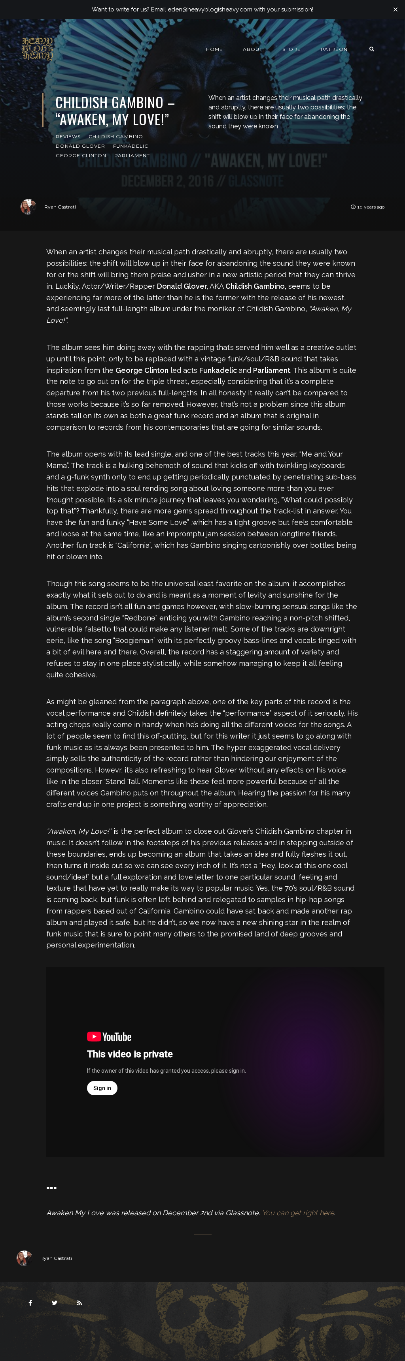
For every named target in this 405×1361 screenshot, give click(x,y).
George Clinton (81, 155)
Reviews (68, 136)
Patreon (334, 49)
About (253, 49)
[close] (395, 9)
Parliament (132, 155)
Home (214, 49)
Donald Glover (80, 146)
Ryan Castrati (60, 207)
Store (291, 49)
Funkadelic (130, 146)
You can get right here (298, 1213)
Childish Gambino (116, 136)
